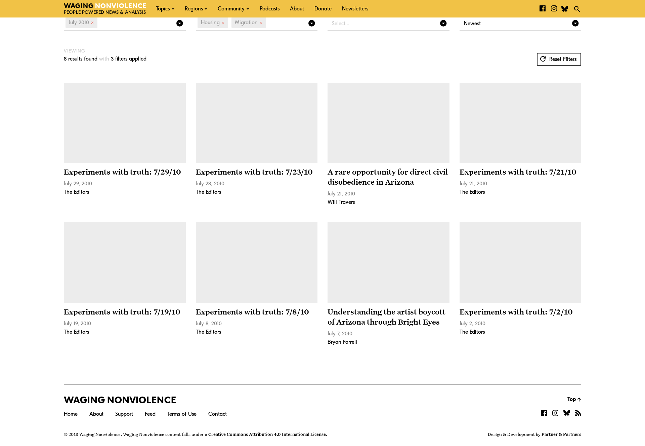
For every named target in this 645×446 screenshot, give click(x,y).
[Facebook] (542, 8)
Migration (249, 23)
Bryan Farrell (342, 342)
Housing (213, 23)
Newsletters (355, 9)
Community (231, 9)
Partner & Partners (561, 434)
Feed (150, 414)
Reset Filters (562, 59)
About (297, 9)
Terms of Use (182, 414)
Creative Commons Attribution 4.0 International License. (267, 434)
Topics (163, 9)
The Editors (76, 192)
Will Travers (341, 202)
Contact (217, 414)
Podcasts (270, 9)
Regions (194, 9)
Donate (323, 9)
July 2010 (81, 23)
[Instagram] (554, 8)
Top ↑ (574, 399)
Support (124, 414)
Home (71, 414)
